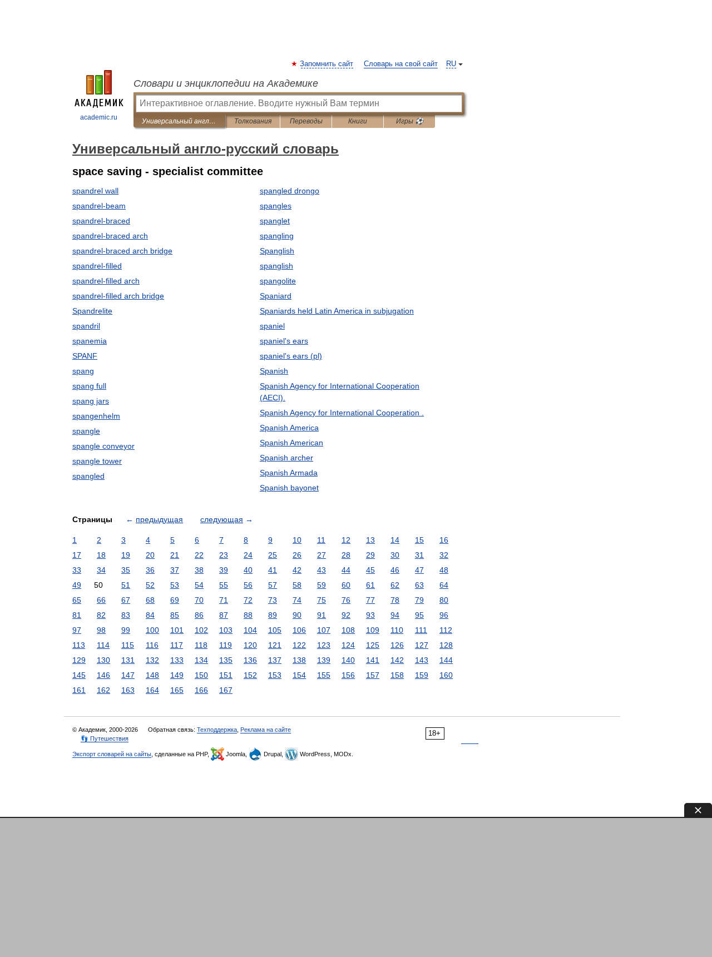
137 (274, 660)
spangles (275, 205)
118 (201, 645)
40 (248, 570)
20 (150, 555)
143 (421, 660)
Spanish (274, 370)
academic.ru (98, 117)
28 (346, 555)
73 (272, 600)
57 (272, 585)
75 (321, 600)
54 (199, 585)
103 (226, 630)
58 (297, 585)
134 (201, 660)
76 (346, 600)
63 (419, 585)
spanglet (275, 220)
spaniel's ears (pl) (291, 355)
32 (443, 555)
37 (174, 570)
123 (323, 645)
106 (299, 630)
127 (421, 645)
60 (346, 585)
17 (76, 555)
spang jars (90, 400)
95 (419, 615)
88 (248, 615)
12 (346, 539)
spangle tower (97, 461)
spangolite (278, 280)
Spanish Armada (289, 472)
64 (443, 585)
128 (446, 645)
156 (348, 675)
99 (125, 630)
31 (419, 555)
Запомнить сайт (327, 64)
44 (346, 570)
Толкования (252, 121)
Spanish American (291, 442)
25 (272, 555)
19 (125, 555)
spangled (88, 476)
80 (443, 600)
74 (297, 600)
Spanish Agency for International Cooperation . (342, 412)
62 (394, 585)
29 (370, 555)
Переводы (306, 121)
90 (297, 615)
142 (397, 660)
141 (372, 660)
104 (250, 630)
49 (76, 585)
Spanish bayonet (289, 487)
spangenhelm (96, 415)
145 (79, 675)
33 (76, 570)
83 (125, 615)
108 (348, 630)
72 (248, 600)
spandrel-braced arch (110, 235)
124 (348, 645)
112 (445, 630)
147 (128, 675)
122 (299, 645)
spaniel (272, 325)
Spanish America (289, 427)
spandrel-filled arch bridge (118, 295)
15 (419, 539)
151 (226, 675)
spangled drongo (289, 190)
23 (223, 555)
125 (372, 645)
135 (226, 660)
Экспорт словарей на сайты (111, 754)
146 (103, 675)
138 (299, 660)
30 (394, 555)
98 (101, 630)
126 (397, 645)
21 (174, 555)
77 (370, 600)
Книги (357, 121)
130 (103, 660)
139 (323, 660)
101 (177, 630)
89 (272, 615)
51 (125, 585)
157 (372, 675)
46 (394, 570)
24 (248, 555)
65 (76, 600)
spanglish (276, 265)
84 (150, 615)
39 (223, 570)
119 (225, 645)
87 (223, 615)
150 (201, 675)
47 (419, 570)
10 (297, 539)
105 (274, 630)
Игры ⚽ (409, 121)
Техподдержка (217, 729)
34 (101, 570)
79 (419, 600)
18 (101, 555)
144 (446, 660)
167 (226, 690)
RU (451, 64)
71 (223, 600)
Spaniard (275, 295)
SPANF (84, 355)
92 (346, 615)
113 (78, 645)
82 (101, 615)
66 (101, 600)
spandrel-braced (101, 220)
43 (321, 570)
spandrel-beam (99, 205)
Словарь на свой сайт (401, 64)
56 (248, 585)
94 (394, 615)
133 (177, 660)
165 (177, 690)
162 (103, 690)
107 (323, 630)
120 (250, 645)
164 (152, 690)
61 (370, 585)
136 (250, 660)
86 (199, 615)
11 (321, 539)
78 (394, 600)
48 (443, 570)
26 (297, 555)
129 (79, 660)
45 (370, 570)
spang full (89, 385)
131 (128, 660)
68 (150, 600)
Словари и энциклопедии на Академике (226, 83)
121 (274, 645)
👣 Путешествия (104, 738)
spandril (86, 325)
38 (199, 570)
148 (152, 675)
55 (223, 585)
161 (79, 690)
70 (199, 600)
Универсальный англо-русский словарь (179, 121)
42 (297, 570)
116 (152, 645)
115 (127, 645)
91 (321, 615)
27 (321, 555)
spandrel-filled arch (106, 280)
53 (174, 585)
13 (370, 539)
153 (274, 675)
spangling (277, 235)
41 (272, 570)
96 (443, 615)
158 (397, 675)
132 (152, 660)
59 (321, 585)
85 (174, 615)
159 (421, 675)
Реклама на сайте (265, 729)
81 (76, 615)
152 (250, 675)
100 (152, 630)
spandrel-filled (97, 265)
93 (370, 615)
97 (76, 630)
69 (174, 600)
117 (176, 645)
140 (348, 660)
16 (443, 539)
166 (201, 690)
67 (125, 600)
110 (396, 630)
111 (421, 630)
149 (177, 675)
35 (125, 570)
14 (394, 539)
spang (83, 370)
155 (323, 675)
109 (372, 630)
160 (446, 675)
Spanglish (277, 250)
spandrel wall (95, 190)
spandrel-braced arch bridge (122, 250)
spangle (86, 431)
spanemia (89, 340)
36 (150, 570)
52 (150, 585)
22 (199, 555)
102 (201, 630)
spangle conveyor (103, 446)
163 (128, 690)
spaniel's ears (284, 340)
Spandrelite (92, 310)
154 (299, 675)
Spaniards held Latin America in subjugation (337, 310)
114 (103, 645)
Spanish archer (286, 457)
